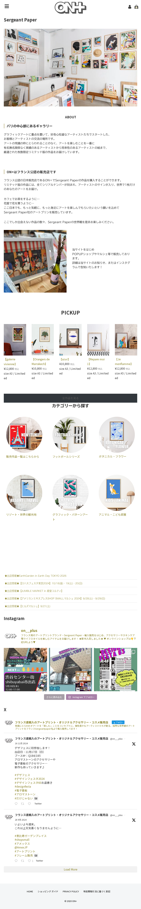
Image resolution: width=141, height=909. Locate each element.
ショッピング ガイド (48, 891)
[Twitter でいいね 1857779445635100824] (30, 803)
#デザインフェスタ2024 (30, 779)
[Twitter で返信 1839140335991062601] (17, 861)
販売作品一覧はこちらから (22, 456)
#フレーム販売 (24, 855)
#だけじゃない (24, 798)
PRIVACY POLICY (71, 891)
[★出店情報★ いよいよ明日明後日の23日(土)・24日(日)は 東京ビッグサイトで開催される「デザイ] (115, 669)
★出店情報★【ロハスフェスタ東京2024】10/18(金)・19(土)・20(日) (44, 583)
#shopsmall (22, 839)
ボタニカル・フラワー (112, 456)
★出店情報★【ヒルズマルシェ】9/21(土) (27, 606)
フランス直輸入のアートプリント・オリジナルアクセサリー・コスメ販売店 (61, 738)
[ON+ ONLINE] (70, 11)
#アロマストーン (25, 794)
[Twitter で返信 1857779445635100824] (17, 803)
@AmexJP (21, 847)
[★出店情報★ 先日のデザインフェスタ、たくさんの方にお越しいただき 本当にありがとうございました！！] (25, 669)
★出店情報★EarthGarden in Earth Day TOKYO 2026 (35, 575)
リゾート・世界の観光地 (21, 514)
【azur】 (64, 359)
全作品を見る (70, 398)
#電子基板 (21, 790)
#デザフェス (22, 775)
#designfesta (23, 786)
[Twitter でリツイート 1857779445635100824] (23, 803)
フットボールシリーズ (66, 456)
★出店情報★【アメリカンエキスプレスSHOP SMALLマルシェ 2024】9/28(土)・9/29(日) (55, 598)
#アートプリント (25, 851)
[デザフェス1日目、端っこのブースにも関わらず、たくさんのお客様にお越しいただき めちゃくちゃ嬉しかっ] (70, 669)
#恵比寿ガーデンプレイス (31, 836)
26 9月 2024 (20, 819)
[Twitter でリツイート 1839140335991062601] (23, 861)
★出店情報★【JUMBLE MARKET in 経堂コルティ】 (34, 591)
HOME (30, 891)
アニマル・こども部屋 (112, 514)
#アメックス (22, 843)
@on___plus (116, 738)
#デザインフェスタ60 (28, 783)
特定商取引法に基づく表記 (96, 891)
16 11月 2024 (21, 743)
